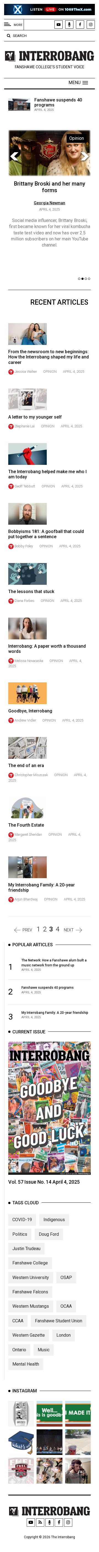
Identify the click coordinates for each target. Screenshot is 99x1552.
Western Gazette (28, 1335)
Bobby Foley (24, 546)
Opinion (50, 371)
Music (44, 1349)
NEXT (69, 930)
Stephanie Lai (25, 426)
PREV (27, 930)
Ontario (19, 1349)
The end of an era (26, 765)
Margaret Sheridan (28, 834)
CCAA (17, 1320)
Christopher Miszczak (31, 775)
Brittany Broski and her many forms (49, 187)
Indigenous (54, 1219)
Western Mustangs (30, 1306)
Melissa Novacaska (29, 661)
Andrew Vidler (25, 720)
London (63, 1335)
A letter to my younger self (35, 417)
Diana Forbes (24, 601)
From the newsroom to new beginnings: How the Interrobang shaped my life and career (48, 357)
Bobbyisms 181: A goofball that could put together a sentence (46, 534)
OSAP (66, 1277)
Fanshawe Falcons (30, 1291)
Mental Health (25, 1364)
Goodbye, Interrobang (30, 711)
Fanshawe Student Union (58, 1320)
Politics (19, 1234)
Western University (30, 1277)
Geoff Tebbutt (25, 486)
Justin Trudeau (26, 1248)
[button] (78, 82)
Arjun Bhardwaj (26, 899)
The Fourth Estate (26, 825)
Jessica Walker (26, 371)
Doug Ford (49, 1234)
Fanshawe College (30, 1263)
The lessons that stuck (31, 591)
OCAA (66, 1306)
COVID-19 (22, 1219)
